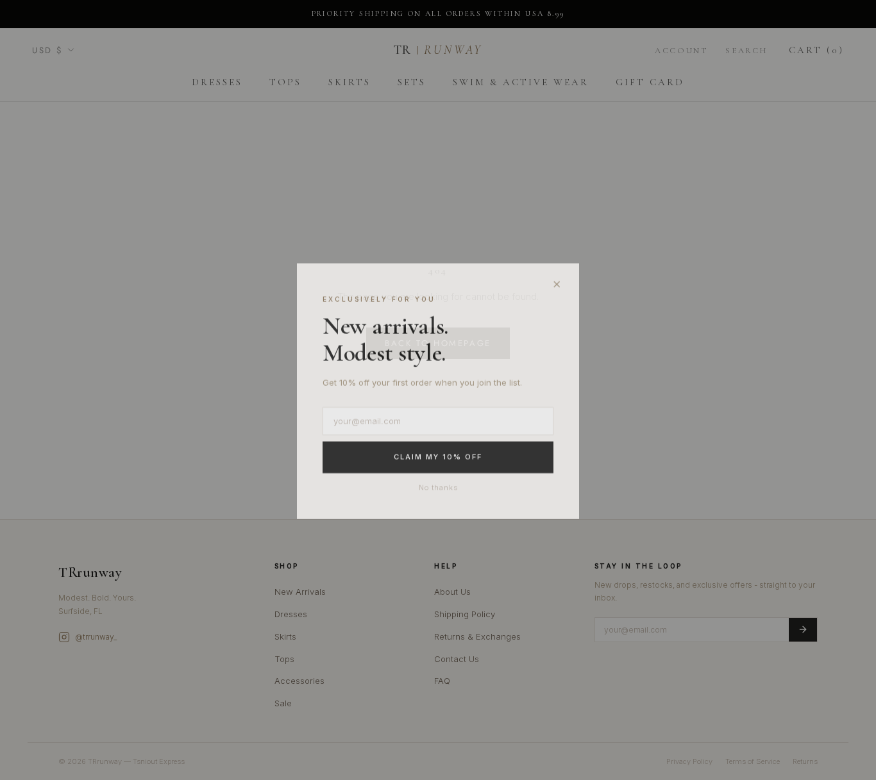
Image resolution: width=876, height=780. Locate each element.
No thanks (438, 486)
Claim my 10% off (438, 456)
